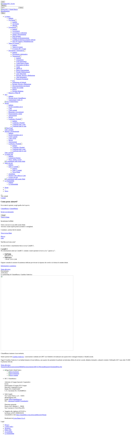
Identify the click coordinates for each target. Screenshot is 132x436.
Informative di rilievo (22, 65)
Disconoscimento (28, 367)
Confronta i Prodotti (15, 119)
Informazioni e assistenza (8, 266)
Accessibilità (8, 432)
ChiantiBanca (5, 208)
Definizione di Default (19, 82)
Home (6, 187)
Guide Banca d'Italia (22, 63)
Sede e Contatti (13, 166)
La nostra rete (9, 154)
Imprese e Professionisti (12, 131)
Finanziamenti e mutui (15, 114)
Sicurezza (8, 428)
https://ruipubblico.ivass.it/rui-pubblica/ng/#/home (31, 415)
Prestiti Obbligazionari (23, 72)
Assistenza (12, 174)
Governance (12, 27)
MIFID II (19, 68)
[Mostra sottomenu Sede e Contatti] (18, 167)
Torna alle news (5, 269)
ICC (13, 80)
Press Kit (59, 367)
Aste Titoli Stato (21, 74)
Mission (14, 25)
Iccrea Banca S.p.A (19, 418)
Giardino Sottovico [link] (18, 357)
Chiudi (3, 215)
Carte (10, 108)
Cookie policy (9, 426)
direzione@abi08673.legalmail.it (18, 401)
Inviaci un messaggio (7, 212)
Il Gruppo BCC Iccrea (19, 49)
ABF (34, 367)
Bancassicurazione (13, 367)
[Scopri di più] (11, 101)
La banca (7, 16)
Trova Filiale (16, 172)
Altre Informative (21, 77)
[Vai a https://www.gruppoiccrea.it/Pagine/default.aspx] (8, 3)
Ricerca (4, 5)
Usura (18, 67)
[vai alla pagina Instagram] (14, 373)
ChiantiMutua (13, 208)
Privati (7, 103)
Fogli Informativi (21, 61)
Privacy (7, 425)
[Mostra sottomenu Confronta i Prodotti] (21, 119)
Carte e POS (12, 138)
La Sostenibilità (9, 181)
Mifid (21, 367)
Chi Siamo (12, 20)
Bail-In (14, 89)
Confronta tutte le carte (19, 126)
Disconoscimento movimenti (21, 86)
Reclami (42, 367)
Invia (3, 2)
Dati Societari (16, 36)
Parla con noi (9, 163)
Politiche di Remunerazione (20, 38)
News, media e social (15, 159)
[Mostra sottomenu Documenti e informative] (24, 51)
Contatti (3, 198)
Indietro (11, 18)
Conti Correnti (13, 136)
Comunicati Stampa (14, 158)
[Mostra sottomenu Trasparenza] (20, 56)
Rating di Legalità (17, 87)
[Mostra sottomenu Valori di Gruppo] (19, 43)
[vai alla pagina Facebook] (14, 372)
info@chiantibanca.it (15, 399)
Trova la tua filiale (6, 233)
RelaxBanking (5, 11)
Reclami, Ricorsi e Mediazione (25, 75)
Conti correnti (13, 110)
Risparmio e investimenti (16, 112)
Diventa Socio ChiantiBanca (17, 98)
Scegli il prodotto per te (16, 107)
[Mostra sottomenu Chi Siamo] (16, 20)
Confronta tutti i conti (18, 124)
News (6, 191)
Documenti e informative (16, 50)
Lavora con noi (13, 177)
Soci (6, 94)
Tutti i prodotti (9, 130)
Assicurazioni (13, 115)
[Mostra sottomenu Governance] (16, 27)
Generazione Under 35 (15, 100)
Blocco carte (3, 237)
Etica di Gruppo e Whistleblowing (22, 41)
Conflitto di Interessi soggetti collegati (23, 40)
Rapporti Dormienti (22, 79)
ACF (38, 367)
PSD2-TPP (8, 430)
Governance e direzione (19, 33)
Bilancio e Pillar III (14, 93)
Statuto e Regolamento (19, 34)
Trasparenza (16, 56)
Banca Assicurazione (22, 70)
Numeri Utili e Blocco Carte (17, 175)
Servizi (11, 117)
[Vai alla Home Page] (9, 9)
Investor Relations (17, 91)
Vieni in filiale (5, 217)
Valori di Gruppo (14, 43)
